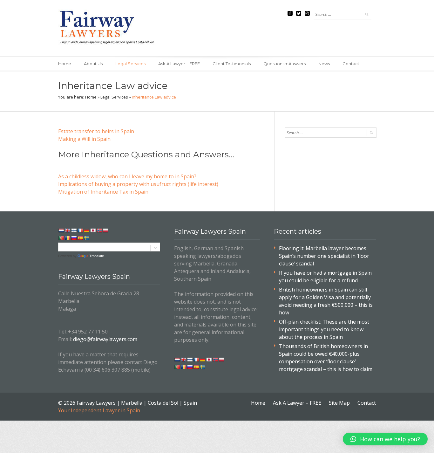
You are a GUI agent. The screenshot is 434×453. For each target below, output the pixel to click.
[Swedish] (86, 238)
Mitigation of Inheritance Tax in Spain (103, 191)
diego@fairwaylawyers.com (105, 339)
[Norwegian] (99, 230)
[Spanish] (80, 238)
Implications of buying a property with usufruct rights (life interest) (138, 184)
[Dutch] (61, 230)
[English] (67, 230)
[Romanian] (67, 238)
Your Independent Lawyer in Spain (99, 410)
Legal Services (130, 63)
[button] (385, 439)
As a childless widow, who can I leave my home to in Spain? (127, 176)
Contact (350, 63)
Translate (96, 256)
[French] (80, 230)
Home (64, 63)
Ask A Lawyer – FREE (179, 63)
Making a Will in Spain (84, 138)
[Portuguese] (61, 238)
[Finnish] (74, 230)
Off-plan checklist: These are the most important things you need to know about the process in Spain (324, 329)
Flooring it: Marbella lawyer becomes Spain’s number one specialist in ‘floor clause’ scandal (324, 256)
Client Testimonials (232, 63)
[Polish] (105, 230)
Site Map (339, 402)
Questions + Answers (284, 63)
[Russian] (74, 238)
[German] (86, 230)
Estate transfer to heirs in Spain (96, 131)
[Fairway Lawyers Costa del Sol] (108, 28)
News (324, 63)
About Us (93, 63)
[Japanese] (93, 230)
